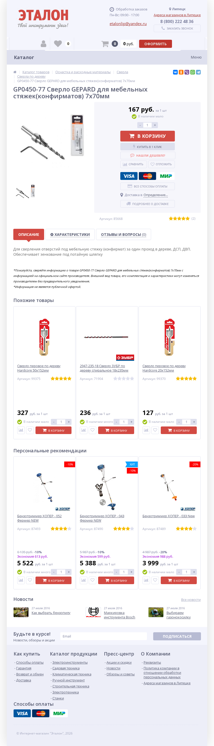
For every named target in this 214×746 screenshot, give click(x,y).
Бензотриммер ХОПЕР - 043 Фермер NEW (102, 518)
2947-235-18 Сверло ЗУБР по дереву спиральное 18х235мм (104, 368)
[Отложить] (30, 430)
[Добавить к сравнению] (21, 430)
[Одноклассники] (181, 72)
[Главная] (14, 72)
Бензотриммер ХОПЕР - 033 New (168, 516)
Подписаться (177, 636)
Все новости (191, 599)
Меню (196, 57)
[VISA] (129, 176)
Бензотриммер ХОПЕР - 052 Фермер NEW (39, 518)
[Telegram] (198, 72)
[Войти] (43, 43)
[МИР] (166, 176)
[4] (183, 218)
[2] (175, 218)
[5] (188, 218)
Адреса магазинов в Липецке (177, 15)
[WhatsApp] (192, 72)
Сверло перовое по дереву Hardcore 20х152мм (164, 368)
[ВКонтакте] (175, 72)
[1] (171, 218)
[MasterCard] (147, 176)
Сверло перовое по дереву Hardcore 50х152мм (39, 368)
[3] (179, 218)
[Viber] (187, 72)
